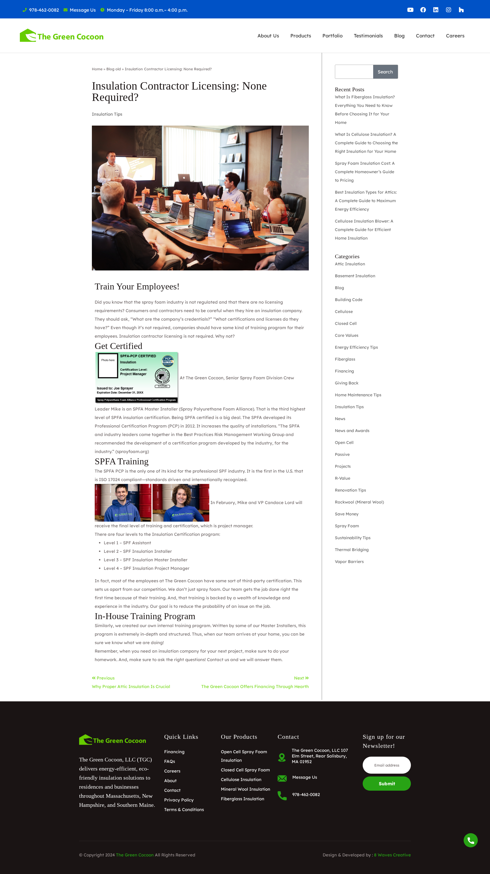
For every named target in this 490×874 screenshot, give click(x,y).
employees (147, 580)
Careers (455, 36)
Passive (342, 454)
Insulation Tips (107, 114)
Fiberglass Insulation (242, 798)
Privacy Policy (179, 800)
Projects (343, 466)
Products (300, 36)
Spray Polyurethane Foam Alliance (216, 409)
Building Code (348, 299)
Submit (387, 783)
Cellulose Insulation (241, 779)
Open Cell (344, 442)
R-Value (342, 478)
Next (299, 678)
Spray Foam (347, 525)
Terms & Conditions (184, 809)
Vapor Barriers (349, 561)
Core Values (346, 335)
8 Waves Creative (392, 855)
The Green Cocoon (204, 377)
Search (385, 72)
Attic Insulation (350, 263)
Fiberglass (345, 359)
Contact (425, 36)
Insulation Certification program (185, 534)
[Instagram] (448, 10)
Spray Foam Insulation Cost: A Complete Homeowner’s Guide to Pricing (365, 172)
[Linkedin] (436, 10)
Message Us (304, 777)
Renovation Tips (350, 490)
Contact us (218, 659)
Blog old (113, 69)
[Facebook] (423, 10)
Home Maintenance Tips (358, 394)
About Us (268, 36)
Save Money (346, 514)
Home (97, 69)
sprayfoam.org (132, 451)
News (340, 418)
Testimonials (368, 36)
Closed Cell (346, 323)
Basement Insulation (355, 275)
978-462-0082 (306, 794)
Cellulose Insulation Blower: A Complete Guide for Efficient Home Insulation (364, 230)
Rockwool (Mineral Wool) (359, 502)
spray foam (208, 589)
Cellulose (344, 311)
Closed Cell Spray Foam (245, 770)
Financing (344, 371)
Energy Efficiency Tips (356, 347)
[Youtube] (410, 10)
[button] (268, 35)
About (170, 780)
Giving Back (346, 383)
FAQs (169, 761)
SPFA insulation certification (140, 417)
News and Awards (352, 430)
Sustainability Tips (353, 537)
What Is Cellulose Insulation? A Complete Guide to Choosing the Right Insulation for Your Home (366, 143)
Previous (106, 678)
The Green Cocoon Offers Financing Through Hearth (255, 686)
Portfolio (332, 36)
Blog (399, 36)
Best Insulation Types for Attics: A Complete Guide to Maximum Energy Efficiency (366, 201)
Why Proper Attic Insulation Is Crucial (131, 686)
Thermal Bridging (352, 549)
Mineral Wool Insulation (245, 789)
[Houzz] (461, 10)
